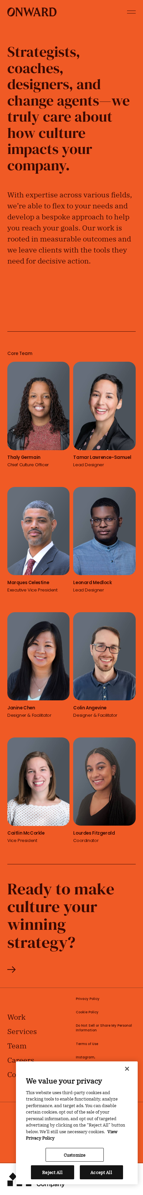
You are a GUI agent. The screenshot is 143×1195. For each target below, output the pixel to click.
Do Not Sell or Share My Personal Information (104, 1028)
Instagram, (85, 1057)
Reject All (52, 1172)
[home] (32, 11)
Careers (20, 1059)
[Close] (127, 1068)
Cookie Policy (87, 1012)
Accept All (101, 1172)
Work (16, 1016)
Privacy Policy (87, 999)
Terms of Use (87, 1044)
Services (22, 1030)
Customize (74, 1155)
